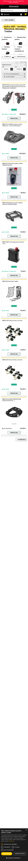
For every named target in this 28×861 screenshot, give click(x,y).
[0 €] (25, 13)
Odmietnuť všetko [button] (20, 853)
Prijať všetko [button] (6, 853)
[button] (14, 858)
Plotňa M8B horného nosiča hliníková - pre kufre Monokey (12, 125)
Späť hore (22, 439)
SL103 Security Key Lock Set (12, 320)
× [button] (26, 830)
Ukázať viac (14, 118)
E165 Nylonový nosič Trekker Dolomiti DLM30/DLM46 (12, 203)
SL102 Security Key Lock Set (12, 360)
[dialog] (14, 844)
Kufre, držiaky (9, 20)
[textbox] (14, 10)
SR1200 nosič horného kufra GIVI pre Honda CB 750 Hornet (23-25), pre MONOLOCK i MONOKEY (14, 86)
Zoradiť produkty (9, 76)
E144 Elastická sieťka (10, 281)
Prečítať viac (11, 841)
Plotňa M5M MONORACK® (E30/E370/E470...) (11, 399)
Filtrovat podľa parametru (12, 74)
